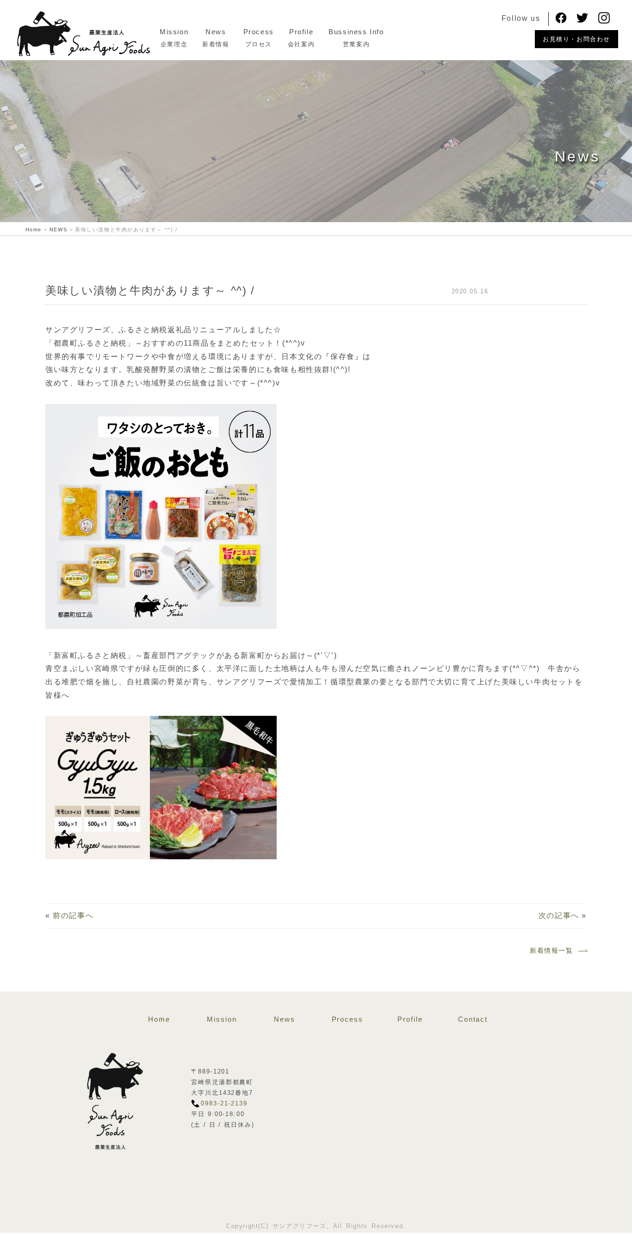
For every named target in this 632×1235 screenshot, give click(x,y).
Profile (301, 32)
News (215, 32)
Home (159, 1019)
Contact (473, 1019)
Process (258, 32)
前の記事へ (73, 915)
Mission (174, 32)
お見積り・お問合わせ (576, 39)
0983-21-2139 (224, 1103)
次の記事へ (559, 915)
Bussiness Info (356, 32)
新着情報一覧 (551, 950)
